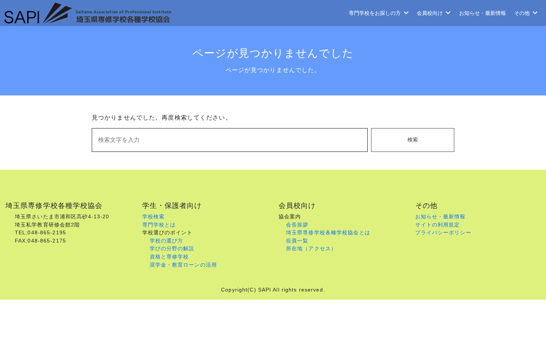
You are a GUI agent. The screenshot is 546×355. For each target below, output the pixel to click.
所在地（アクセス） (311, 248)
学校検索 (153, 216)
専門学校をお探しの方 (375, 13)
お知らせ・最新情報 (482, 13)
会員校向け (430, 13)
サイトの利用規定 (437, 225)
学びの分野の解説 (172, 248)
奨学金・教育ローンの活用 (183, 265)
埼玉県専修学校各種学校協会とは (328, 232)
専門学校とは (159, 225)
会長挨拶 (297, 225)
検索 (412, 140)
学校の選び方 (166, 241)
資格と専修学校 (169, 257)
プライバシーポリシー (443, 232)
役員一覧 (297, 241)
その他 (522, 13)
